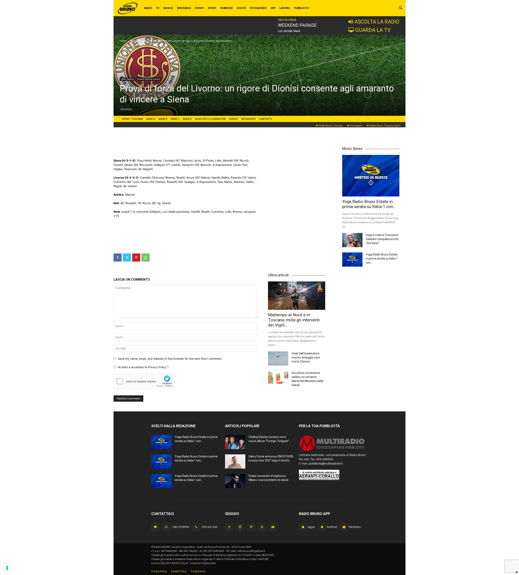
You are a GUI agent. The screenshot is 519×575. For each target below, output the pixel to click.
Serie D (187, 119)
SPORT (212, 8)
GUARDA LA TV (372, 30)
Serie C (174, 119)
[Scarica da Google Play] (322, 527)
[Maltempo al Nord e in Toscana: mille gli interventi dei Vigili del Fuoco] (296, 295)
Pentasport (356, 125)
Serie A (150, 119)
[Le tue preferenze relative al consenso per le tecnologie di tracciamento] (7, 568)
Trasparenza (198, 571)
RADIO (148, 8)
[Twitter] (127, 257)
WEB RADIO (184, 8)
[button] (400, 8)
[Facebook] (118, 257)
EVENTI (199, 8)
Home (123, 41)
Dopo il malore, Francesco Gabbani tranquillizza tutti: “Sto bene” (382, 239)
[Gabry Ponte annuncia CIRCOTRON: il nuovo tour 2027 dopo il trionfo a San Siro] (235, 461)
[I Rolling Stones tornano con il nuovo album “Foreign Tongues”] (235, 442)
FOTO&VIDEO (258, 8)
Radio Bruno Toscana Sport (385, 125)
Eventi (233, 119)
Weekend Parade (297, 25)
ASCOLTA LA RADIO (377, 22)
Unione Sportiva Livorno (148, 79)
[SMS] (155, 527)
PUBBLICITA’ (301, 8)
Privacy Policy (157, 367)
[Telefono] (196, 527)
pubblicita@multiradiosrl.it (326, 463)
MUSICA (168, 8)
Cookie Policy (178, 571)
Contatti (265, 119)
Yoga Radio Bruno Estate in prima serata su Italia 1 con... (369, 204)
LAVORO (285, 8)
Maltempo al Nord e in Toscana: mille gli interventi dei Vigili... (294, 319)
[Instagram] (240, 527)
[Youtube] (273, 527)
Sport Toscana (139, 41)
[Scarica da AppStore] (303, 527)
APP (273, 8)
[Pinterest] (136, 257)
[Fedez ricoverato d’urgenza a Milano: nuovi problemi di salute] (235, 481)
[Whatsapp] (166, 527)
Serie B (162, 119)
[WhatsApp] (146, 257)
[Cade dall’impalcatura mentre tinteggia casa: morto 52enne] (278, 358)
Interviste (248, 119)
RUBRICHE (226, 8)
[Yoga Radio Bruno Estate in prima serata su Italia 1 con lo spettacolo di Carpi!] (370, 175)
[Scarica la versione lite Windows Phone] (344, 527)
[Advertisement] (185, 148)
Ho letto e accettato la (143, 367)
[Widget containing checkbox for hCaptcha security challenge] (144, 381)
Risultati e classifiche (210, 119)
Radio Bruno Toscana (331, 125)
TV (157, 8)
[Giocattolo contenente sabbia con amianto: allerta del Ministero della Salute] (278, 378)
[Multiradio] (332, 450)
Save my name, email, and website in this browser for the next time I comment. (170, 358)
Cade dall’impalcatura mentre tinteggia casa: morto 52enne (306, 357)
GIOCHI (241, 8)
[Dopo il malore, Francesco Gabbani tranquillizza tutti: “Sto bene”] (352, 240)
